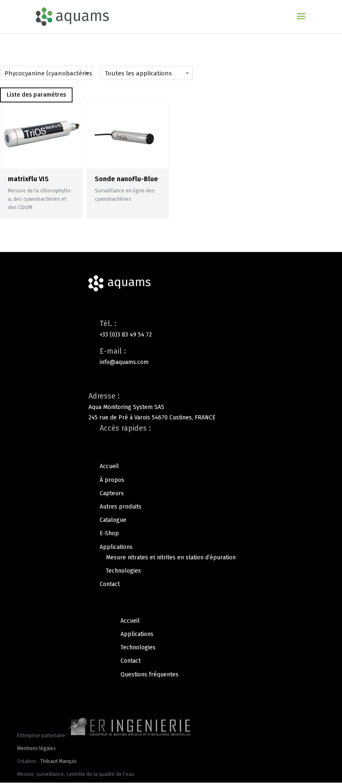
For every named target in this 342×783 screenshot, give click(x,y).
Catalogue (113, 520)
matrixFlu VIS (28, 179)
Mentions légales (36, 748)
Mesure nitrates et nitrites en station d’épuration (171, 557)
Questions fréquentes (150, 674)
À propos (112, 480)
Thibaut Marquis (58, 761)
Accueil (109, 466)
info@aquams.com (124, 362)
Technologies (123, 570)
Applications (116, 547)
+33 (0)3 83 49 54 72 (126, 334)
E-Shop (109, 533)
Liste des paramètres (36, 94)
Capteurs (112, 493)
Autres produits (120, 506)
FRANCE (205, 417)
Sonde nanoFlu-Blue (126, 179)
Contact (110, 584)
